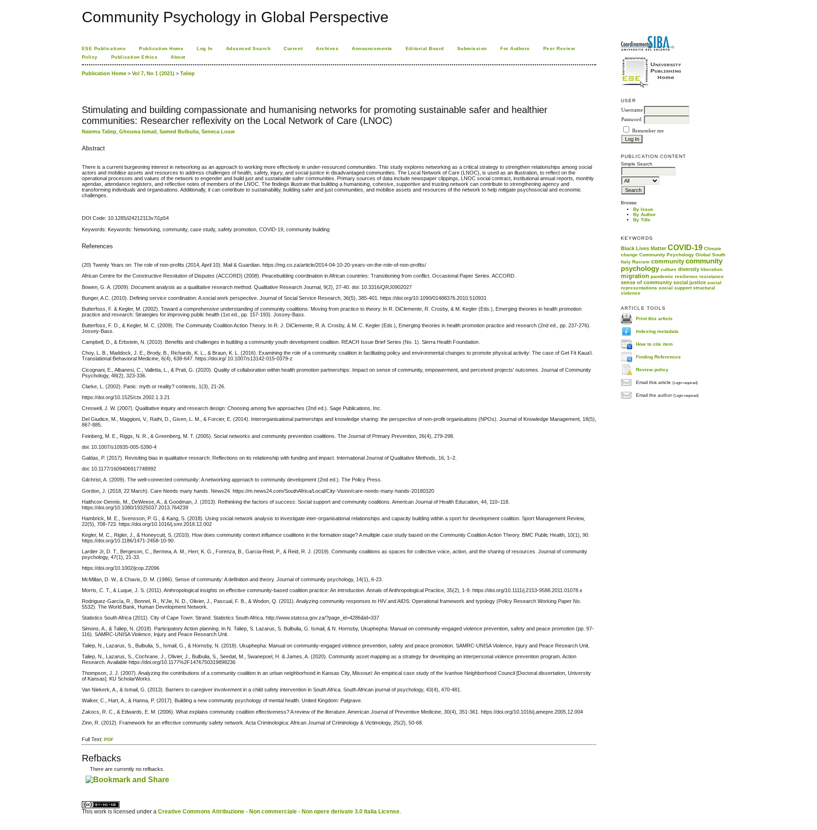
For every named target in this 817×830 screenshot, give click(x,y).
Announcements (372, 48)
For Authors (515, 48)
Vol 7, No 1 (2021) (153, 73)
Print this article (654, 318)
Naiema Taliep (99, 131)
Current (293, 48)
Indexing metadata (657, 331)
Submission (472, 48)
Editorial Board (425, 48)
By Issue (643, 209)
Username (632, 110)
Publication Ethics (134, 57)
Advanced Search (248, 48)
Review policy (652, 369)
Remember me (648, 130)
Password (631, 119)
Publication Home (161, 48)
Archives (327, 48)
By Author (644, 214)
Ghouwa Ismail (137, 131)
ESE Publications (104, 48)
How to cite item (654, 344)
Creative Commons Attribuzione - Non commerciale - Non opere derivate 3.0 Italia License (279, 811)
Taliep (187, 73)
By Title (642, 219)
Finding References (658, 356)
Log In (204, 48)
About (178, 57)
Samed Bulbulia (179, 131)
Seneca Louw (218, 131)
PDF (108, 739)
